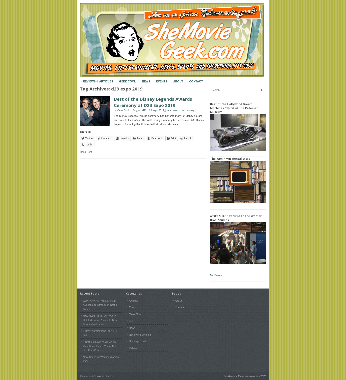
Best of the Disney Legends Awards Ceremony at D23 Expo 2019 (153, 102)
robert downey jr (187, 110)
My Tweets (216, 275)
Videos (133, 348)
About (178, 79)
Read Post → (88, 152)
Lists (132, 321)
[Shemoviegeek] (176, 40)
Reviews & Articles (98, 79)
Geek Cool (127, 79)
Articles (133, 301)
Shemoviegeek (86, 375)
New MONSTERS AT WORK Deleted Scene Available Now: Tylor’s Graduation (100, 320)
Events (161, 79)
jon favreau (171, 110)
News (146, 79)
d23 (144, 110)
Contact (196, 79)
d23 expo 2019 (156, 110)
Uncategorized (137, 341)
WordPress (109, 375)
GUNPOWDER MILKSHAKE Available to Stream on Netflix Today (100, 305)
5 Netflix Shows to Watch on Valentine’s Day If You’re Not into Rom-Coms (99, 346)
